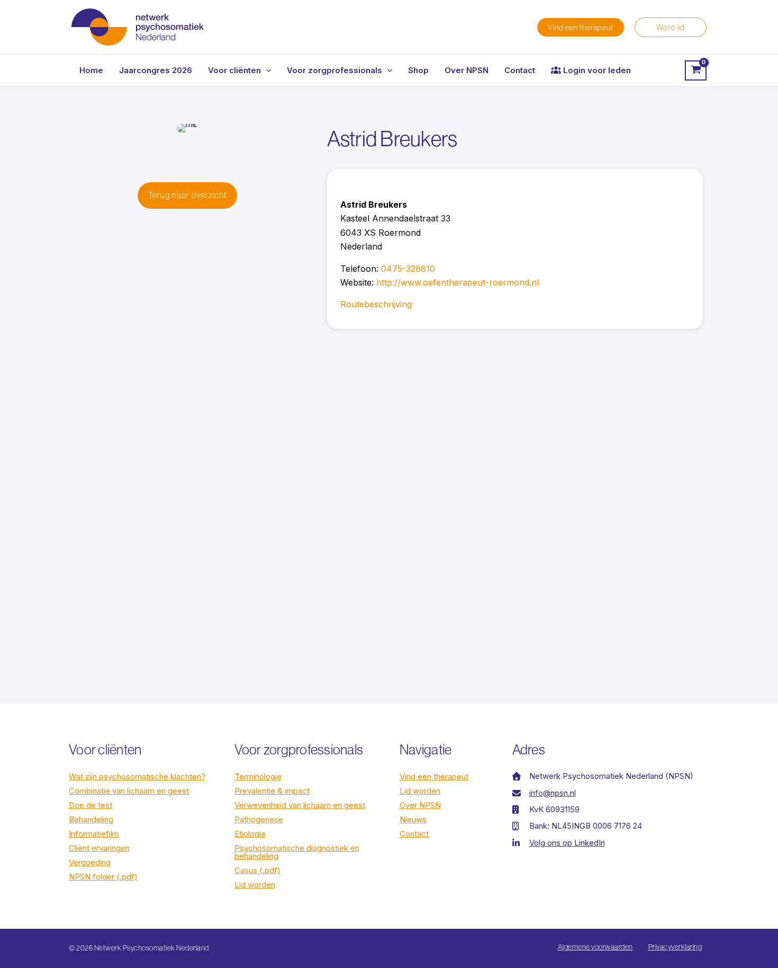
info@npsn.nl (552, 793)
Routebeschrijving (376, 304)
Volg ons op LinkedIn (567, 843)
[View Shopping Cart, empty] (696, 70)
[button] (580, 27)
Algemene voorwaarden (595, 947)
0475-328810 (408, 268)
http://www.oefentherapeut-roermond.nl (457, 282)
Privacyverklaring (675, 947)
